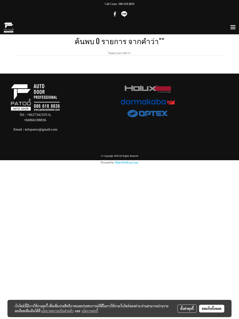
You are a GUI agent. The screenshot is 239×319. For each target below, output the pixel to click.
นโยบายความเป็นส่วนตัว (57, 311)
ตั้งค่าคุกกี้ (187, 308)
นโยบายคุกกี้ (90, 311)
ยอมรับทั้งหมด (211, 308)
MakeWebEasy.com (126, 162)
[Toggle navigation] (233, 27)
